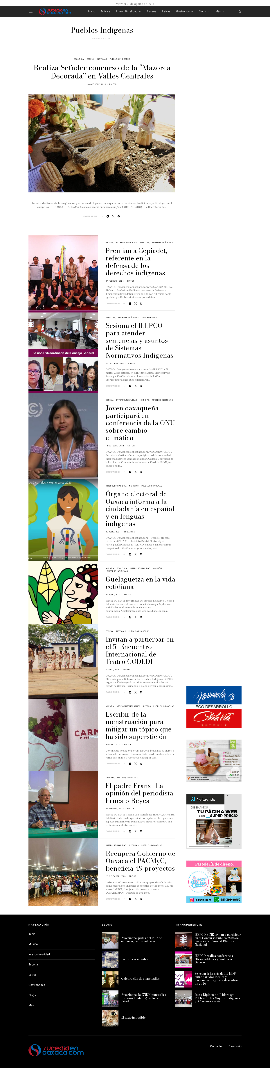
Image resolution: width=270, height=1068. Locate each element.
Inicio (91, 11)
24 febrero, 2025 (115, 281)
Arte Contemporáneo (129, 706)
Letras (166, 11)
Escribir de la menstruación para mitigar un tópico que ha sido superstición (139, 725)
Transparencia (149, 317)
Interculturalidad (126, 11)
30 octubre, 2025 (96, 84)
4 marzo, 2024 (113, 744)
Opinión (157, 568)
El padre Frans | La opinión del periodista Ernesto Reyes (139, 793)
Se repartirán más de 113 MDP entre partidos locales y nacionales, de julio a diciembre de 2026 (216, 978)
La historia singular (134, 959)
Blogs (202, 11)
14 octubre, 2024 (115, 446)
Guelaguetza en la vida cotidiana (140, 583)
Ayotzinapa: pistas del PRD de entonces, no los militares (141, 939)
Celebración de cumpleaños (140, 978)
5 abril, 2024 (112, 669)
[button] (240, 11)
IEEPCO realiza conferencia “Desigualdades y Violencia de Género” (215, 959)
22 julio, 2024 (113, 594)
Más (218, 11)
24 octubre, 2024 (115, 363)
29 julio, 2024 (113, 532)
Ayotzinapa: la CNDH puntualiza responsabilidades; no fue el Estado (143, 997)
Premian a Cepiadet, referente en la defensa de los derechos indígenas (136, 261)
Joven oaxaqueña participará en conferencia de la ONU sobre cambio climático (140, 423)
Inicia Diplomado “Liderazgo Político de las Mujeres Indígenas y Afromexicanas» (217, 997)
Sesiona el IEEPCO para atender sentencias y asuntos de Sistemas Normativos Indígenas (139, 340)
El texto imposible (133, 1017)
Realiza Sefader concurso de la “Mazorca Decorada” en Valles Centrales (102, 71)
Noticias (102, 59)
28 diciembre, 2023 (115, 876)
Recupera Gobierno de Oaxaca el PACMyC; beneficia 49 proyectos (140, 860)
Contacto (216, 1046)
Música (105, 11)
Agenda (110, 568)
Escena (151, 11)
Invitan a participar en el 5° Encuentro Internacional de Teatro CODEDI (140, 650)
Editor (112, 84)
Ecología (79, 59)
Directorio (235, 1046)
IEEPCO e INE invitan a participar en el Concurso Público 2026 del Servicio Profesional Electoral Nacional (218, 939)
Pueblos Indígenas (120, 59)
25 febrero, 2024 (115, 808)
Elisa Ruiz (129, 532)
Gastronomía (184, 11)
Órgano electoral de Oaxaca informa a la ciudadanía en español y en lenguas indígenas (140, 509)
